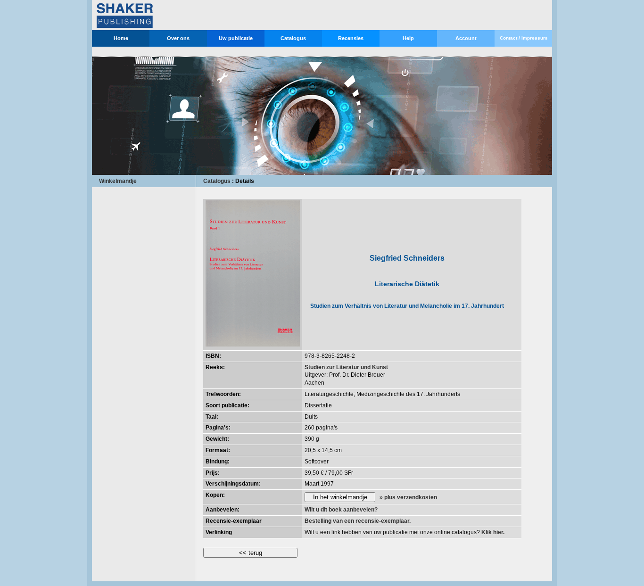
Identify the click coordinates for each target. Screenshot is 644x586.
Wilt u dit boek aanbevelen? (341, 509)
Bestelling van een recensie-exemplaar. (358, 521)
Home (121, 38)
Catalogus (293, 38)
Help (408, 38)
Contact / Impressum (523, 38)
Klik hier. (492, 532)
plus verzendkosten (410, 497)
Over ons (178, 38)
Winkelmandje (118, 181)
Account (466, 38)
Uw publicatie (236, 38)
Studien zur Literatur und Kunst (346, 367)
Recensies (350, 38)
